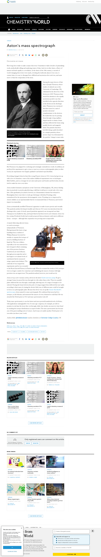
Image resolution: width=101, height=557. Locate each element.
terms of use (77, 119)
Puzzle (10, 375)
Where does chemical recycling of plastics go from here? (55, 500)
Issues (27, 527)
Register (17, 17)
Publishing (78, 1)
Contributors (34, 527)
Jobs (21, 33)
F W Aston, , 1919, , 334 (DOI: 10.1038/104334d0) (23, 327)
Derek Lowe (33, 477)
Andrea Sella (12, 49)
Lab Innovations (14, 384)
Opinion (9, 40)
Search (48, 17)
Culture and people (33, 331)
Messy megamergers (13, 499)
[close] (64, 51)
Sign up (82, 115)
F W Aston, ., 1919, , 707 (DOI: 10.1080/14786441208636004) (27, 326)
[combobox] (38, 17)
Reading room (27, 33)
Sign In (11, 17)
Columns (22, 331)
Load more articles (36, 423)
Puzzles (33, 33)
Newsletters (16, 33)
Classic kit (15, 331)
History (43, 331)
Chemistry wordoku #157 (33, 158)
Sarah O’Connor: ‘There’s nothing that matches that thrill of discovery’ (54, 160)
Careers (10, 404)
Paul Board (11, 385)
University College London (49, 318)
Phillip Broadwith (50, 478)
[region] (12, 541)
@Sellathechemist (21, 318)
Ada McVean (14, 412)
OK (12, 547)
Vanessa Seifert (15, 477)
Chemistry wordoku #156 (34, 406)
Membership (91, 1)
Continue (70, 554)
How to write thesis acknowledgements (13, 407)
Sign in (28, 443)
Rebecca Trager (54, 385)
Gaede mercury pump (48, 278)
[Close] (21, 528)
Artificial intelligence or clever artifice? (53, 472)
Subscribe (25, 17)
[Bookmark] (46, 55)
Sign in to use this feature (57, 51)
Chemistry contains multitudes (32, 472)
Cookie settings (12, 551)
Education (84, 1)
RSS (40, 527)
